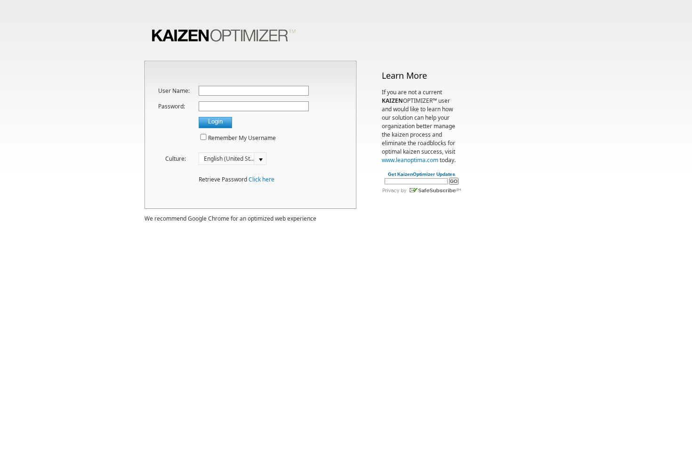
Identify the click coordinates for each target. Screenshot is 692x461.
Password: (171, 106)
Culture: (175, 159)
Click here (261, 179)
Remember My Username (242, 138)
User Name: (174, 91)
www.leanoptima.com (410, 160)
